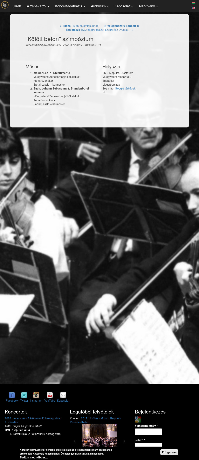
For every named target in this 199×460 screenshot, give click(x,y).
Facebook (12, 400)
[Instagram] (36, 395)
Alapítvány (147, 5)
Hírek (17, 5)
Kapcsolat (122, 5)
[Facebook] (12, 395)
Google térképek (125, 88)
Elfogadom (169, 452)
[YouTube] (50, 395)
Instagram (36, 400)
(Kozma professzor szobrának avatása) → (99, 30)
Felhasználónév (146, 426)
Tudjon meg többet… (34, 457)
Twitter (24, 400)
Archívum (99, 5)
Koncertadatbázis (69, 5)
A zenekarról (37, 5)
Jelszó (140, 440)
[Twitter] (24, 395)
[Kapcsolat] (63, 395)
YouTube (49, 400)
